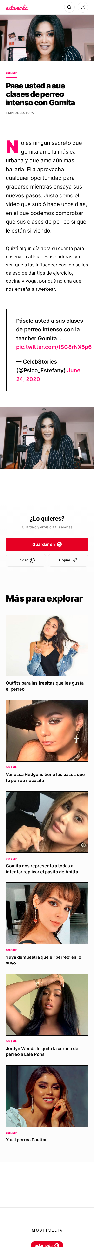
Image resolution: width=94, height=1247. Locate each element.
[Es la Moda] (17, 7)
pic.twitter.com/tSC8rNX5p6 (54, 347)
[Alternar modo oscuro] (83, 7)
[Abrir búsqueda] (69, 7)
